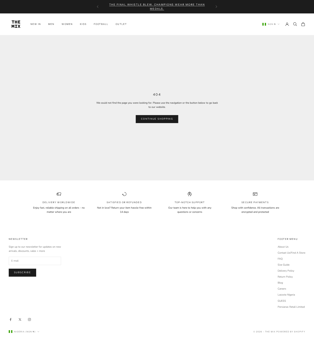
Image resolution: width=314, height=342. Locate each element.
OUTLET (121, 24)
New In (36, 24)
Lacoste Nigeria (286, 294)
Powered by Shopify (290, 331)
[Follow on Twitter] (20, 319)
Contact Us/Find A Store (291, 253)
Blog (280, 282)
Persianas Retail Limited (291, 307)
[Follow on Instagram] (29, 319)
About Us (283, 247)
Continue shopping (157, 119)
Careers (282, 288)
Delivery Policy (286, 270)
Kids (83, 24)
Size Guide (283, 264)
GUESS (282, 301)
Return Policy (285, 276)
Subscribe (22, 272)
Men (51, 24)
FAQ (280, 258)
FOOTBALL (101, 24)
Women (67, 24)
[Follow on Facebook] (10, 319)
